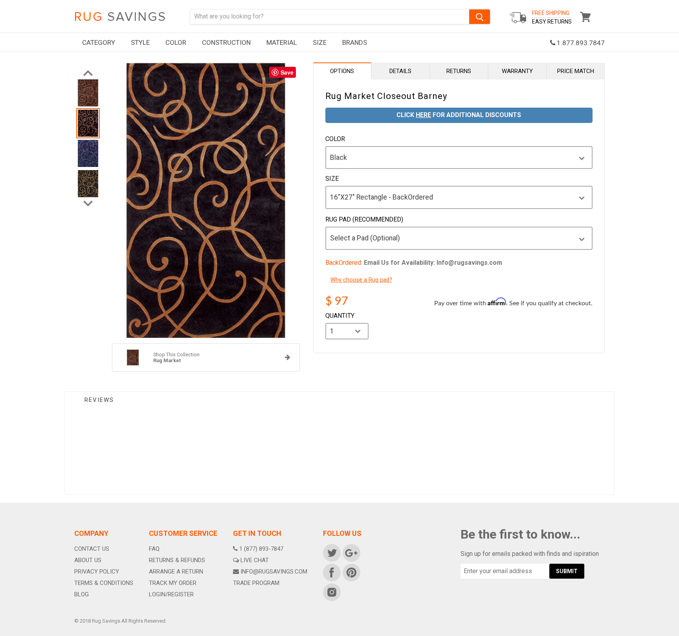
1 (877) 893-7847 (261, 548)
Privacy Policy (96, 571)
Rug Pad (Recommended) (364, 219)
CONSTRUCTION (226, 42)
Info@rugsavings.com (273, 571)
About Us (87, 560)
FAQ (154, 548)
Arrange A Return (176, 571)
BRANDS (354, 42)
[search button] (479, 16)
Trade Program (256, 583)
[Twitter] (331, 552)
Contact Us (91, 548)
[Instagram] (331, 591)
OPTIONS (342, 71)
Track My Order (172, 583)
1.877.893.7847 (580, 43)
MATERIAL (281, 42)
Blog (81, 594)
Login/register (171, 594)
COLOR (175, 42)
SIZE (320, 42)
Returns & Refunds (177, 560)
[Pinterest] (351, 572)
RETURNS (458, 71)
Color (335, 139)
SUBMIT (567, 571)
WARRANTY (517, 71)
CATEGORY (98, 42)
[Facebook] (331, 572)
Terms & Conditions (103, 583)
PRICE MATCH (575, 71)
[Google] (351, 552)
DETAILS (400, 71)
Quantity (339, 316)
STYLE (140, 42)
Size (332, 179)
